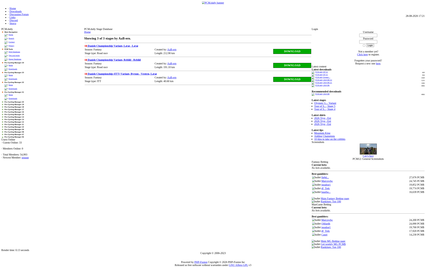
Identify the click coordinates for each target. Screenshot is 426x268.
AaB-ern (171, 49)
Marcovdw (327, 181)
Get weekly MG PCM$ (333, 244)
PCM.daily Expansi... (322, 77)
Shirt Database (14, 52)
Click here (362, 54)
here (378, 63)
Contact (12, 42)
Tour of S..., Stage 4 (324, 109)
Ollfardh (325, 223)
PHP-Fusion (200, 262)
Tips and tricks (14, 55)
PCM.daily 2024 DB (322, 85)
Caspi (324, 234)
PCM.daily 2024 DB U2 (323, 80)
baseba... (325, 192)
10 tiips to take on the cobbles (329, 139)
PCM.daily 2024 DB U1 (323, 83)
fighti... (325, 177)
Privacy (11, 46)
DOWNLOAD (292, 51)
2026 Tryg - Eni (322, 118)
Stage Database (15, 59)
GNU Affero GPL (238, 265)
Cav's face (368, 155)
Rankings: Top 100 (331, 201)
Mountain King (322, 133)
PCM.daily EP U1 (321, 75)
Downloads (13, 69)
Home (11, 35)
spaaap (25, 157)
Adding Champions (324, 136)
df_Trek (325, 188)
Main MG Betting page (333, 241)
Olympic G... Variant (325, 103)
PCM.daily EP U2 (321, 72)
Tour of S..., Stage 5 (324, 106)
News (11, 65)
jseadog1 (326, 184)
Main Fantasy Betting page (335, 198)
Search (11, 38)
